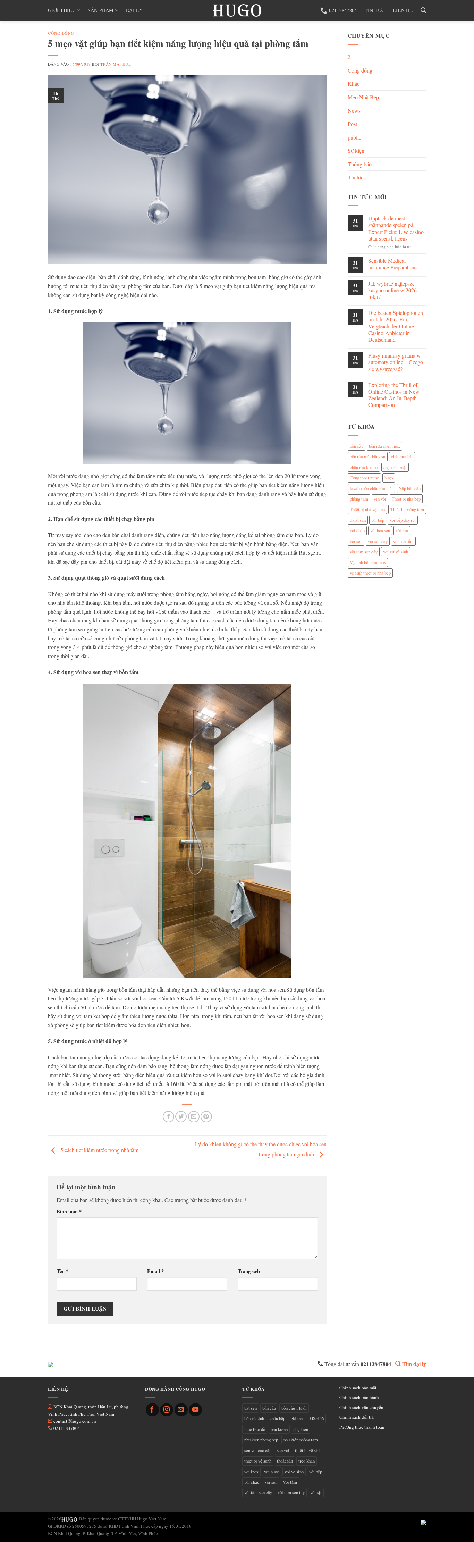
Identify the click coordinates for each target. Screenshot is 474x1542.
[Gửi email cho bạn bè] (194, 1116)
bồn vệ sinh (254, 1418)
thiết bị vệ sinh (308, 1450)
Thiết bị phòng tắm (407, 509)
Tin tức (375, 10)
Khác (353, 83)
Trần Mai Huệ (115, 64)
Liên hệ (403, 10)
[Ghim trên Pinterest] (206, 1116)
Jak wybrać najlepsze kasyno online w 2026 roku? (392, 290)
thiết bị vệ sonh (257, 1461)
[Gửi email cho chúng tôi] (181, 1409)
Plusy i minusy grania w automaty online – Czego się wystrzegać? (395, 362)
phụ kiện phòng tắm (300, 1439)
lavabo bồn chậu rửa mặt (371, 488)
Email (155, 1271)
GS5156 (317, 1418)
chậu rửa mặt (395, 467)
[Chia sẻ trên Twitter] (181, 1116)
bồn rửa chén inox (384, 446)
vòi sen (356, 541)
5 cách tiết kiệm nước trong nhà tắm (98, 1149)
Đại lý (134, 10)
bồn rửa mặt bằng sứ (368, 456)
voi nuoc (271, 1471)
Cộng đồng (61, 33)
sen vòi (380, 499)
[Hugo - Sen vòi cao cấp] (237, 10)
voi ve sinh (294, 1471)
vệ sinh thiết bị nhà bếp (370, 573)
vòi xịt (316, 1492)
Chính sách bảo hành (359, 1397)
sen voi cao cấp (257, 1450)
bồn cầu (356, 446)
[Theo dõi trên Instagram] (166, 1409)
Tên (62, 1271)
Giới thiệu (62, 10)
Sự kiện (356, 150)
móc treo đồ (254, 1429)
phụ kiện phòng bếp (261, 1439)
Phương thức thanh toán (361, 1427)
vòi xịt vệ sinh (395, 551)
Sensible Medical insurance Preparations (392, 263)
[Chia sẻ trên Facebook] (168, 1116)
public (354, 137)
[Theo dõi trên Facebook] (152, 1409)
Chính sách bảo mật (357, 1387)
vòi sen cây (378, 541)
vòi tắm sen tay (291, 1492)
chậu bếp (277, 1418)
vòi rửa (402, 530)
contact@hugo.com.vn (74, 1421)
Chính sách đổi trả (356, 1417)
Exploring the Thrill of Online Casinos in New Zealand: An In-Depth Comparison (394, 395)
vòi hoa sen (380, 530)
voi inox (251, 1471)
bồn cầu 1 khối (294, 1408)
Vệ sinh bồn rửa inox (368, 562)
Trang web (249, 1271)
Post (352, 123)
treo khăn (306, 1461)
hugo (388, 478)
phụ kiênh (279, 1429)
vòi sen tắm (403, 541)
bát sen (250, 1408)
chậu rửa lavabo (364, 467)
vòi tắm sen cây (364, 551)
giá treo (297, 1418)
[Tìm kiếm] (423, 10)
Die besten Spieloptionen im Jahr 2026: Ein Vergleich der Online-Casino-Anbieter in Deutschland (395, 326)
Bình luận (69, 1211)
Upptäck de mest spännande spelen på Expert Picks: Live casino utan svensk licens (396, 228)
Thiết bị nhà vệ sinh (367, 509)
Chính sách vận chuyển (361, 1407)
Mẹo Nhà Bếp (363, 97)
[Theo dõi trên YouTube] (195, 1409)
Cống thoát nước (364, 478)
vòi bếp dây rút (403, 520)
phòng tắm (359, 499)
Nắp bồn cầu (410, 488)
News (354, 110)
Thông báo (360, 164)
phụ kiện (300, 1429)
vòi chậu (357, 530)
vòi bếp (377, 520)
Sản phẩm (100, 10)
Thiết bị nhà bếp (406, 499)
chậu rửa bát (402, 456)
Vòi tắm (290, 1482)
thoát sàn (358, 520)
